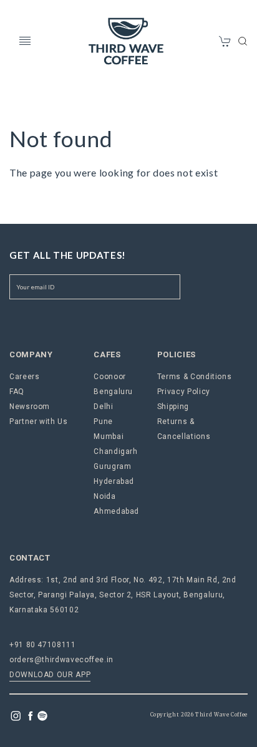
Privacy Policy (183, 391)
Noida (104, 496)
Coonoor (109, 376)
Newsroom (29, 406)
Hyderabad (114, 481)
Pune (103, 421)
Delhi (103, 406)
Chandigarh (115, 451)
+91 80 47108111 (42, 644)
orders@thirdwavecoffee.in (61, 659)
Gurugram (112, 466)
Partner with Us (38, 421)
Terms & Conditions (194, 376)
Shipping (173, 406)
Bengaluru (113, 391)
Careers (24, 376)
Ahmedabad (116, 511)
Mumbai (109, 436)
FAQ (16, 391)
